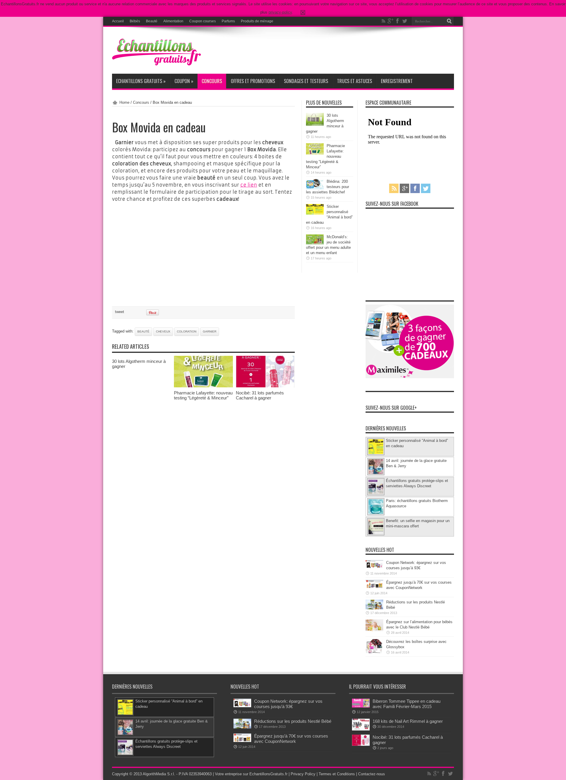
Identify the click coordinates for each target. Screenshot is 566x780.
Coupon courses (202, 21)
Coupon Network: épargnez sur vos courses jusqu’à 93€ (288, 704)
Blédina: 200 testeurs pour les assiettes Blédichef (327, 186)
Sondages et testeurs (306, 81)
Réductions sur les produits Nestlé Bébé (292, 721)
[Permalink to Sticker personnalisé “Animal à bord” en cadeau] (315, 213)
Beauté (151, 21)
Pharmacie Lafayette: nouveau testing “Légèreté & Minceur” (203, 395)
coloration (186, 331)
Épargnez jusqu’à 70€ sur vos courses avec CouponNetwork (291, 738)
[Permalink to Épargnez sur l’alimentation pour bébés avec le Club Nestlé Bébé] (374, 630)
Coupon (184, 81)
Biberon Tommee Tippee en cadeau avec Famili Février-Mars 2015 (406, 704)
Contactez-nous (371, 774)
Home (124, 102)
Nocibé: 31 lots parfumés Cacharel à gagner (260, 395)
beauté (143, 331)
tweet (119, 312)
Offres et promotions (253, 81)
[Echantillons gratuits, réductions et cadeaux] (156, 64)
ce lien (248, 185)
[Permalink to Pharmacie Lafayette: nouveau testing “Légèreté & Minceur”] (203, 386)
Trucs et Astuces (354, 81)
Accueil (118, 21)
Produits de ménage (257, 21)
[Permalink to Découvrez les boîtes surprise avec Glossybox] (374, 652)
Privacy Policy (303, 774)
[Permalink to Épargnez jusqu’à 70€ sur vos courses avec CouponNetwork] (374, 587)
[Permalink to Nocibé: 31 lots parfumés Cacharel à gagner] (265, 386)
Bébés (135, 21)
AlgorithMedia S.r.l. (159, 774)
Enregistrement (397, 81)
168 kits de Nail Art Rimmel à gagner (408, 721)
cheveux (163, 331)
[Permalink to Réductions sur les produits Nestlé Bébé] (374, 608)
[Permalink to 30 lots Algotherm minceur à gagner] (315, 124)
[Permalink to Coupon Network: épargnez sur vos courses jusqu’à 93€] (374, 567)
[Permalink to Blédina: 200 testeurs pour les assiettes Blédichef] (315, 188)
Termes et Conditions (337, 774)
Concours (212, 81)
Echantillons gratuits (141, 81)
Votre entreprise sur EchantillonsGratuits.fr (251, 774)
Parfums (228, 21)
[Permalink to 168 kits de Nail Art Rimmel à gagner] (361, 729)
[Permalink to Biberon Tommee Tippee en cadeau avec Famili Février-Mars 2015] (361, 706)
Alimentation (173, 21)
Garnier (209, 331)
